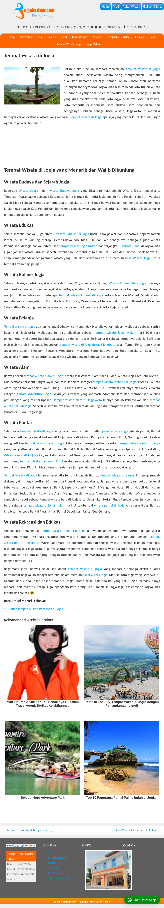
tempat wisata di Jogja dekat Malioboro (87, 345)
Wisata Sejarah (29, 191)
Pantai (11, 37)
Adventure (26, 37)
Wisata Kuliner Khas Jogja (127, 283)
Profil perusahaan (56, 857)
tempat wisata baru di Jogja (44, 443)
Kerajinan (112, 37)
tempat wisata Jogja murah (78, 246)
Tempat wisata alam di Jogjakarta (78, 400)
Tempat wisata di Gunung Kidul (41, 461)
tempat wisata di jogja (142, 69)
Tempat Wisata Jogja (69, 44)
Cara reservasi (54, 873)
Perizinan (51, 862)
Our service (52, 868)
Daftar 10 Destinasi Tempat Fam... (29, 830)
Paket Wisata (131, 6)
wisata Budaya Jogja (64, 191)
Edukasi (140, 37)
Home (106, 6)
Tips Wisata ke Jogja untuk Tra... (136, 830)
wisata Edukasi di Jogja (72, 234)
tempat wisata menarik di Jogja (114, 382)
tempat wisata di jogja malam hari (48, 505)
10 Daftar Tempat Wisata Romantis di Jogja (33, 609)
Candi (64, 37)
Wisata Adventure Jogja (34, 394)
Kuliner (126, 37)
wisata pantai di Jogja (109, 505)
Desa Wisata (79, 37)
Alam (40, 37)
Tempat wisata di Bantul (117, 475)
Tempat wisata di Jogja (86, 117)
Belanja (51, 37)
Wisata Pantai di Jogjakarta (23, 455)
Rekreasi (97, 37)
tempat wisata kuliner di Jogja (81, 295)
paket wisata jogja (115, 431)
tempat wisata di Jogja (36, 431)
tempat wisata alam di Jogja (43, 376)
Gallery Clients (152, 6)
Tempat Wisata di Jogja (29, 56)
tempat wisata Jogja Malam (115, 332)
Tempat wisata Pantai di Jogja (138, 443)
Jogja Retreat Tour (96, 44)
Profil (116, 6)
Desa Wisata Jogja (138, 258)
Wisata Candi (131, 246)
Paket (152, 37)
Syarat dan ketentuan (58, 878)
